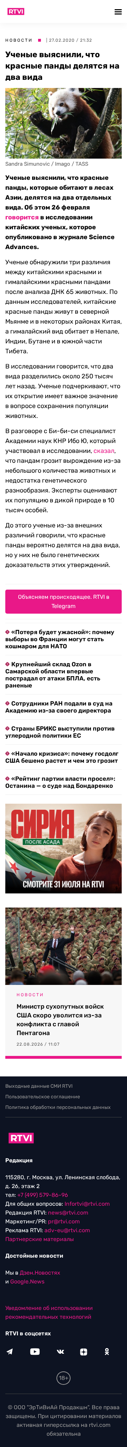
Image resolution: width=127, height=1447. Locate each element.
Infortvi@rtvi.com (87, 1203)
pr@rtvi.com (64, 1221)
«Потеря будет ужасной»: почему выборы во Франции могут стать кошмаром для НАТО (59, 639)
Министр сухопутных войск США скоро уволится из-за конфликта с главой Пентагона (60, 1020)
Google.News (27, 1281)
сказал (103, 451)
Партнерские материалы (39, 1239)
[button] (119, 11)
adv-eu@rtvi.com (67, 1230)
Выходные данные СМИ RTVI (39, 1086)
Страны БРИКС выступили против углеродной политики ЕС (60, 732)
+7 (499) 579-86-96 (42, 1195)
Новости (19, 40)
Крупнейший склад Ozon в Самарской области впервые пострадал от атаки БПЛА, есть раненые (52, 675)
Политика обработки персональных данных (58, 1107)
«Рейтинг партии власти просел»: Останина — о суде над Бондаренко (60, 782)
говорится (22, 217)
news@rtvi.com (68, 1212)
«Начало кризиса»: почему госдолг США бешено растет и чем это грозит (62, 757)
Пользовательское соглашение (42, 1097)
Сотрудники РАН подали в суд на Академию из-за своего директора (59, 707)
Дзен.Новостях (40, 1272)
